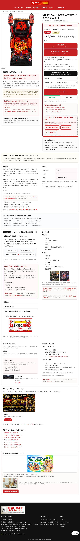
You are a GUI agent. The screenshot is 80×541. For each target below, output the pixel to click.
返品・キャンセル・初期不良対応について (55, 109)
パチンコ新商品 (18, 7)
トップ (2, 11)
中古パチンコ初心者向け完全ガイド (54, 111)
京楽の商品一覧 (13, 209)
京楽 (7, 11)
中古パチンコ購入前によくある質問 (12, 444)
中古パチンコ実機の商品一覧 (11, 440)
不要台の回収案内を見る (10, 491)
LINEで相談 (52, 97)
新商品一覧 (21, 209)
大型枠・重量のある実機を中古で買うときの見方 (17, 311)
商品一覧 (48, 520)
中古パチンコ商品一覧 (31, 209)
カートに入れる (61, 92)
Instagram (63, 524)
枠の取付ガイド (50, 381)
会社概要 (44, 7)
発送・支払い (61, 186)
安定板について (8, 302)
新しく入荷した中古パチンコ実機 (12, 437)
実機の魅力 (52, 186)
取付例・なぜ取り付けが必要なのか (59, 356)
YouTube (62, 520)
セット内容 (45, 186)
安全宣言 (48, 524)
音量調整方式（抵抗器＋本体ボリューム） (15, 236)
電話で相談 (69, 97)
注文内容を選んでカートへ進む (60, 53)
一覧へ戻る (75, 533)
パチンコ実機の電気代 (68, 290)
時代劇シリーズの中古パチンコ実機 (12, 435)
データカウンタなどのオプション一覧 (13, 442)
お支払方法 (36, 7)
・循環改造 (46, 78)
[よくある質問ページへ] (20, 326)
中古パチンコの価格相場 (15, 295)
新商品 (55, 520)
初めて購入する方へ (9, 306)
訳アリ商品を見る (51, 132)
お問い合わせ (62, 7)
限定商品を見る (66, 127)
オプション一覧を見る (52, 127)
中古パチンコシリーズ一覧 (27, 424)
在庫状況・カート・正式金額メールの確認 (55, 107)
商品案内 (28, 7)
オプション (52, 7)
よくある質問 (69, 186)
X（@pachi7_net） (65, 522)
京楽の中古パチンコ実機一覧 (11, 432)
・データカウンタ (48, 82)
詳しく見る (18, 383)
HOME (42, 520)
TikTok (62, 526)
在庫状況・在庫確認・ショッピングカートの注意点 (18, 111)
